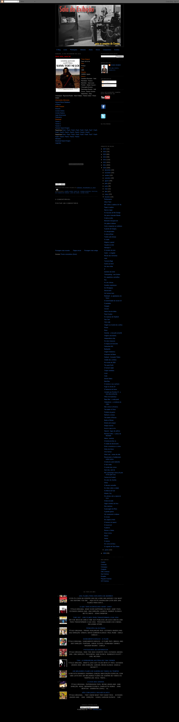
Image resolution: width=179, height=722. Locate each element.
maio (106, 189)
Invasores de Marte (110, 354)
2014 (104, 157)
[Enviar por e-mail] (56, 184)
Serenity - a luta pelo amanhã (113, 333)
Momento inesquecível (111, 221)
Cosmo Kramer (116, 65)
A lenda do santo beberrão (112, 462)
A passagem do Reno (110, 509)
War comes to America (111, 407)
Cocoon (106, 309)
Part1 (64, 130)
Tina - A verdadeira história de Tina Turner (96, 660)
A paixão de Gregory (110, 229)
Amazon (57, 108)
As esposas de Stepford (111, 317)
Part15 (88, 132)
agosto (107, 181)
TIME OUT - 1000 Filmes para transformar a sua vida (96, 617)
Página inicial (77, 250)
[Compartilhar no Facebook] (62, 184)
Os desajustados (109, 231)
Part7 (90, 130)
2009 (104, 553)
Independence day (109, 338)
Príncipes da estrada (95, 628)
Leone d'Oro (84, 192)
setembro (108, 178)
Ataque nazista (108, 425)
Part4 (77, 130)
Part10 (62, 132)
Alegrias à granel (109, 242)
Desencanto (107, 290)
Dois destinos (108, 506)
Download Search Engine (62, 141)
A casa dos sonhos (96, 682)
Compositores (107, 50)
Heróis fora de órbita (110, 311)
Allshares (58, 138)
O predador (107, 303)
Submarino (58, 117)
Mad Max (107, 381)
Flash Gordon (108, 314)
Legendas (58, 143)
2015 (104, 154)
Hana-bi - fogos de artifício (112, 431)
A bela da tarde (108, 501)
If (104, 269)
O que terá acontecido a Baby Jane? (96, 607)
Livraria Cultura (59, 111)
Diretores (83, 50)
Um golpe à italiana (110, 223)
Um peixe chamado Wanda (112, 215)
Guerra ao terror (109, 263)
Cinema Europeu (85, 191)
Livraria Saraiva (60, 113)
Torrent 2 (58, 124)
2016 (104, 151)
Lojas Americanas (60, 115)
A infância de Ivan (109, 490)
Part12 (72, 132)
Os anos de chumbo (110, 480)
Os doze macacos (109, 341)
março (107, 194)
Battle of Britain (109, 420)
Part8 (95, 130)
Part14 (82, 132)
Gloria (106, 482)
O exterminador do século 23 (113, 300)
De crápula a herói (109, 519)
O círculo (107, 517)
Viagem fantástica (109, 352)
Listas (65, 50)
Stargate (106, 306)
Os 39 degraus (108, 288)
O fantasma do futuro (110, 389)
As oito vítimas (108, 282)
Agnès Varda (69, 191)
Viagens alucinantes (110, 335)
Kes (105, 280)
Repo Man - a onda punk (111, 399)
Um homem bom (109, 293)
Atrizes (98, 50)
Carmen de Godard (110, 477)
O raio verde (108, 464)
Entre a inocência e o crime (112, 446)
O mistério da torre (109, 250)
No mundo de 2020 (110, 362)
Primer (106, 327)
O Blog (58, 50)
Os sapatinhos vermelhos (112, 277)
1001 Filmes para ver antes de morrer (96, 596)
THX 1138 (107, 322)
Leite (105, 258)
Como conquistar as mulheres (113, 226)
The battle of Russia (110, 417)
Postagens (106, 82)
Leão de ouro (74, 192)
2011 (104, 165)
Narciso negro (108, 210)
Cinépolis (103, 569)
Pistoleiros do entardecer (96, 650)
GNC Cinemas (105, 571)
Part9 (57, 132)
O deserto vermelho (110, 485)
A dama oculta (108, 218)
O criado (106, 239)
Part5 (81, 130)
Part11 (67, 132)
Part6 (86, 130)
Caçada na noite (109, 245)
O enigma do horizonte (111, 343)
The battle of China (110, 409)
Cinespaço (104, 567)
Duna (105, 330)
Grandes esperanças (110, 285)
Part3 (73, 130)
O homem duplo (109, 368)
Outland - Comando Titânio (112, 357)
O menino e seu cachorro (111, 384)
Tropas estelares (109, 370)
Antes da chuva (109, 449)
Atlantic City (108, 493)
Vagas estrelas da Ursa (111, 503)
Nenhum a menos (109, 415)
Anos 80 (76, 191)
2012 (104, 162)
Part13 (77, 132)
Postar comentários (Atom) (69, 254)
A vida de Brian (108, 234)
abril (106, 191)
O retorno (107, 541)
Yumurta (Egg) (108, 261)
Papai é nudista (109, 207)
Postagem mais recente (62, 250)
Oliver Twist (107, 202)
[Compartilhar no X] (60, 184)
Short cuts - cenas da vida (112, 454)
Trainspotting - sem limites (112, 274)
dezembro (108, 170)
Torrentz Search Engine (62, 128)
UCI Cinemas (105, 581)
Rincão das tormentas (110, 255)
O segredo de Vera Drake (111, 546)
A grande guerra (109, 511)
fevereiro (107, 197)
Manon (106, 536)
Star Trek (107, 319)
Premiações (73, 50)
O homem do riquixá (110, 522)
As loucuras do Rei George (112, 212)
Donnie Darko (108, 378)
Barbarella (107, 349)
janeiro (107, 550)
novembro (108, 172)
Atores (91, 50)
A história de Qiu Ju (110, 441)
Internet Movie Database (62, 102)
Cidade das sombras (110, 360)
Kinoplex (103, 576)
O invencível (108, 525)
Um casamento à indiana (111, 514)
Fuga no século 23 (109, 386)
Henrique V (107, 247)
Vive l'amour (108, 452)
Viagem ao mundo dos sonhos (113, 325)
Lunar (106, 373)
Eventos (116, 50)
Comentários (107, 85)
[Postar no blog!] (58, 184)
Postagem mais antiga (91, 250)
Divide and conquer (110, 423)
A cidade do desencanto (111, 443)
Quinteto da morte (109, 272)
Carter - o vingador (109, 253)
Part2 (68, 130)
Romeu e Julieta (109, 530)
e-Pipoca (58, 104)
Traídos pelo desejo (110, 237)
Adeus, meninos (109, 438)
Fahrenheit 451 (108, 346)
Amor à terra (108, 533)
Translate (97, 709)
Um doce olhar (108, 266)
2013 (104, 159)
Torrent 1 (58, 121)
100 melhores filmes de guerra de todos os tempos (96, 671)
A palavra (107, 527)
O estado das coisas (110, 467)
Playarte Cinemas (106, 579)
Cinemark (104, 564)
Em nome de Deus (109, 544)
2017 (104, 149)
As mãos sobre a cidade (111, 488)
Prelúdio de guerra (109, 412)
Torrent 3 (58, 126)
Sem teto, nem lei (63, 56)
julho (106, 183)
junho (106, 186)
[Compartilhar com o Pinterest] (64, 184)
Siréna (106, 538)
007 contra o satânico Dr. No (112, 204)
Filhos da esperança (110, 396)
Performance (108, 199)
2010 (104, 168)
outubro (107, 175)
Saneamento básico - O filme (96, 639)
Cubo (105, 376)
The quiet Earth (108, 365)
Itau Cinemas (105, 574)
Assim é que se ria (110, 428)
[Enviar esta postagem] (57, 189)
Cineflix (103, 562)
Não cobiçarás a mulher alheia (96, 692)
